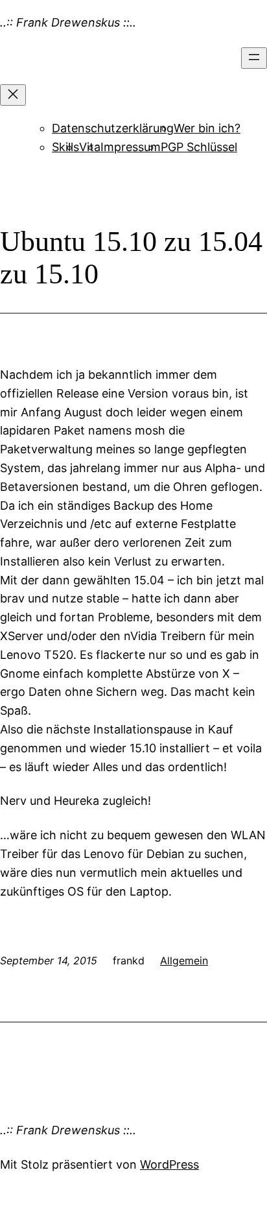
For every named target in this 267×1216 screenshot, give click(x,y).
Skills (65, 147)
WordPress (169, 1164)
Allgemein (184, 960)
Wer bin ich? (207, 128)
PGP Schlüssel (199, 147)
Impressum (130, 147)
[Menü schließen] (13, 95)
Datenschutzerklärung (113, 128)
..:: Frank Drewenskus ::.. (68, 22)
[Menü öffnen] (254, 58)
